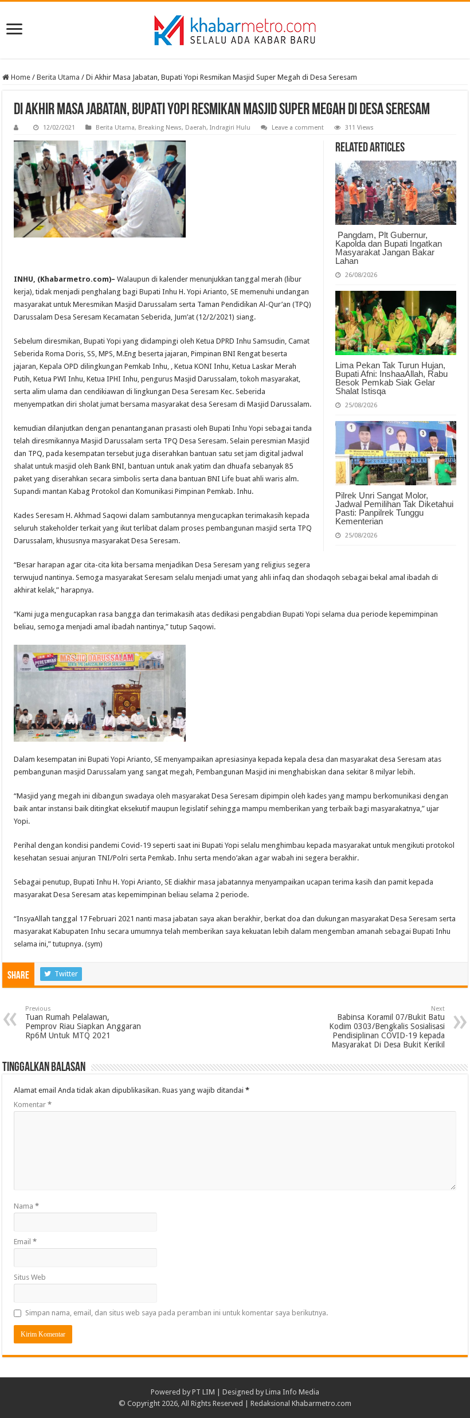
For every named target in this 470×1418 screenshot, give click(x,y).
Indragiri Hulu (230, 127)
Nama (26, 1206)
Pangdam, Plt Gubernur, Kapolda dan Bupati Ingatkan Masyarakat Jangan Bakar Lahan (388, 248)
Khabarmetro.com (321, 1403)
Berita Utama (58, 77)
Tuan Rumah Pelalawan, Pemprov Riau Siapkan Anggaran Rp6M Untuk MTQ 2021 (83, 1022)
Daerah (195, 127)
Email (25, 1241)
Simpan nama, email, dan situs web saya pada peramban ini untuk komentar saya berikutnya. (176, 1312)
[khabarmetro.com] (235, 28)
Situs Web (30, 1277)
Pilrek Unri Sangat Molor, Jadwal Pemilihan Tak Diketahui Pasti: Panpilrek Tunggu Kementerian (394, 508)
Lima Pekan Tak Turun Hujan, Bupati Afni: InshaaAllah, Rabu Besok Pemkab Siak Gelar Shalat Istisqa (391, 378)
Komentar (33, 1104)
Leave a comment (298, 127)
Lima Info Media (292, 1392)
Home (19, 77)
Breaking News (160, 127)
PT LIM (203, 1392)
